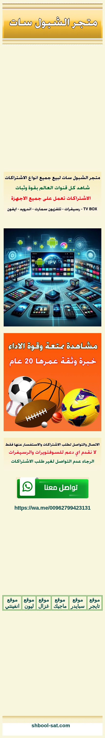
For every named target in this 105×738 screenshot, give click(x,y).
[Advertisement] (52, 108)
